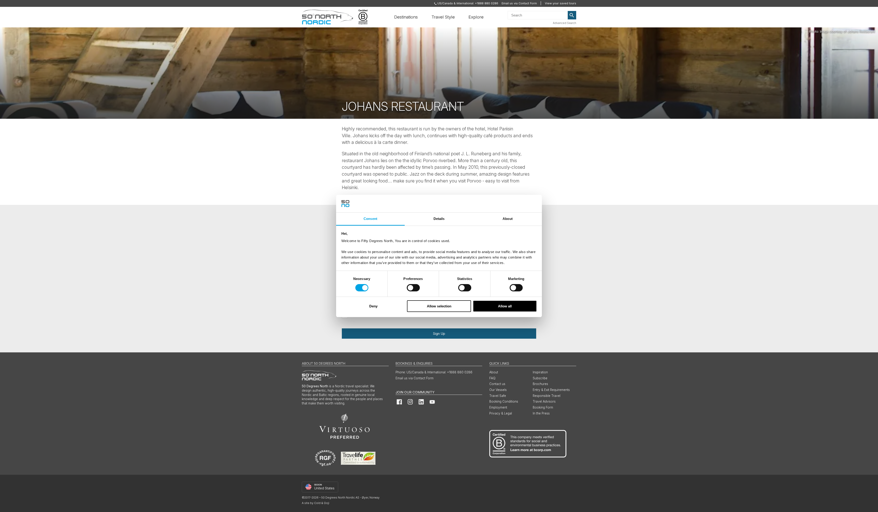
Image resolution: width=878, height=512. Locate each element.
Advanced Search (564, 23)
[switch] (413, 287)
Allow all (505, 306)
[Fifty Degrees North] (327, 17)
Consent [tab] (370, 219)
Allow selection (439, 306)
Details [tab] (439, 219)
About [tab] (508, 219)
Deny (373, 306)
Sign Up (439, 333)
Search (572, 15)
